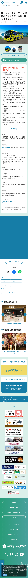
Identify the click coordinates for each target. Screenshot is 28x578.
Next (25, 34)
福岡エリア (5, 281)
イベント (8, 397)
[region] (14, 6)
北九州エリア (15, 281)
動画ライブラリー (14, 529)
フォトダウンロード (14, 524)
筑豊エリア (5, 285)
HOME (2, 397)
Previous (2, 34)
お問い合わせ (14, 539)
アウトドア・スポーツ (7, 292)
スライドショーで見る (14, 55)
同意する (5, 574)
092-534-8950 (6, 147)
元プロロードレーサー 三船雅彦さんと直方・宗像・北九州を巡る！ (13, 400)
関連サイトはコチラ (9, 202)
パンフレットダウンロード (14, 534)
